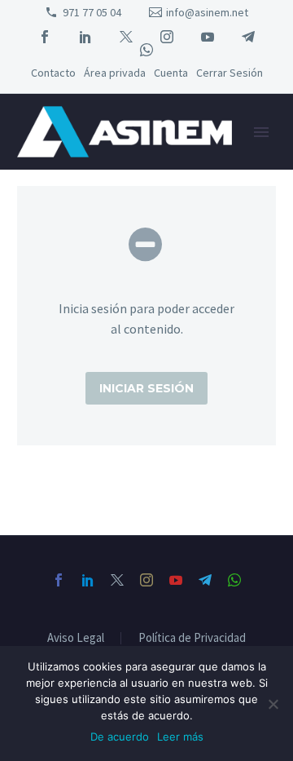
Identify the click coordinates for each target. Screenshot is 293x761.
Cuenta (171, 72)
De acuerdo (119, 736)
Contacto (53, 72)
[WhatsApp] (146, 49)
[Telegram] (248, 36)
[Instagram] (167, 36)
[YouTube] (207, 36)
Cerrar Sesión (229, 72)
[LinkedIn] (85, 36)
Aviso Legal (75, 638)
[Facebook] (45, 36)
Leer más (180, 736)
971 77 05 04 (92, 12)
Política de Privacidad (192, 638)
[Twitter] (126, 36)
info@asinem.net (207, 12)
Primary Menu (261, 132)
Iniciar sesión (146, 388)
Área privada (115, 72)
